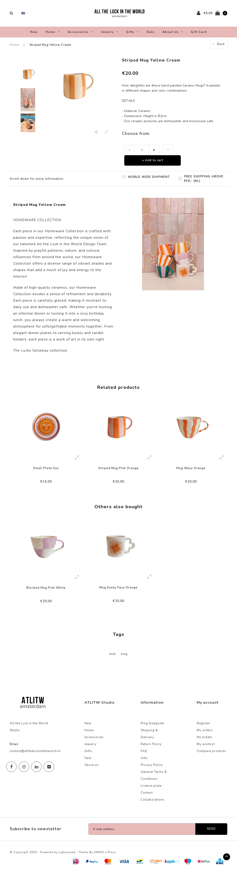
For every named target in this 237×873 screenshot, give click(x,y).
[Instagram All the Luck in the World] (24, 767)
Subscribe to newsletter (35, 829)
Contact (147, 793)
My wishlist (206, 744)
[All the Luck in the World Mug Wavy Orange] (191, 427)
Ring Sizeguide (152, 723)
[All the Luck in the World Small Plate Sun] (46, 427)
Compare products (211, 751)
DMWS (99, 852)
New (34, 32)
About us (170, 32)
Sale (151, 32)
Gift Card (199, 32)
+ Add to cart (152, 160)
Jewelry (107, 32)
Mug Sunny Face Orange (118, 587)
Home (51, 32)
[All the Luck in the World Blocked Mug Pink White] (46, 546)
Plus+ (111, 852)
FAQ (144, 751)
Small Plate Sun (46, 468)
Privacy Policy (152, 765)
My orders (205, 730)
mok (112, 654)
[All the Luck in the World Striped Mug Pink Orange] (118, 427)
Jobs (144, 758)
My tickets (204, 737)
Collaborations (153, 800)
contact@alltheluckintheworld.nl (35, 751)
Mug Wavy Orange (191, 468)
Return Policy (151, 744)
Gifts (130, 32)
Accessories (78, 32)
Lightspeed (67, 852)
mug (124, 654)
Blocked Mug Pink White (46, 588)
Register (203, 723)
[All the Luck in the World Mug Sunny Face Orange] (118, 546)
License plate (151, 786)
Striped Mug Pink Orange (118, 468)
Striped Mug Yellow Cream (50, 45)
